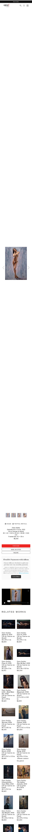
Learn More (16, 576)
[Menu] (28, 5)
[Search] (20, 5)
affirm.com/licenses (24, 573)
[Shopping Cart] (24, 5)
